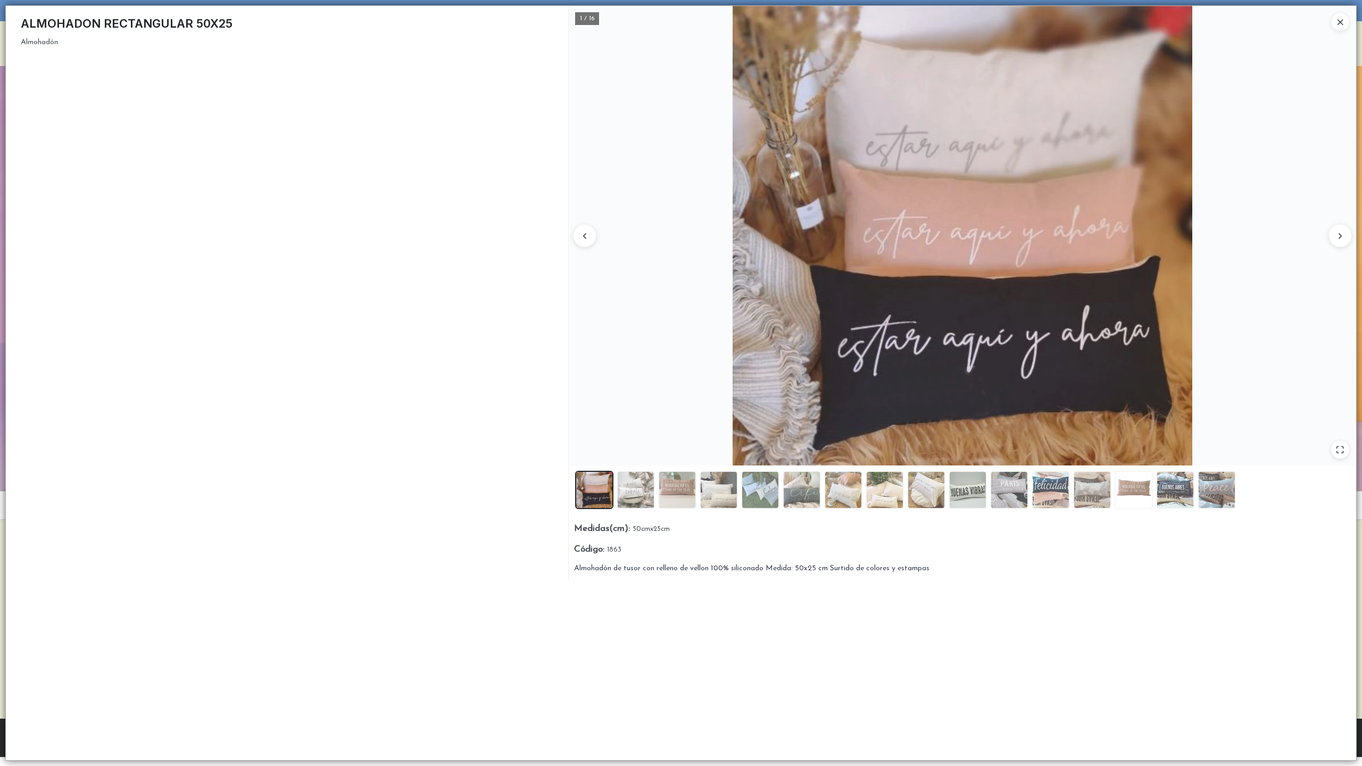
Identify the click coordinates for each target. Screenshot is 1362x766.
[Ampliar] (1340, 449)
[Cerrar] (1340, 21)
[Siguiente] (1340, 235)
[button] (594, 490)
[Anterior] (584, 235)
